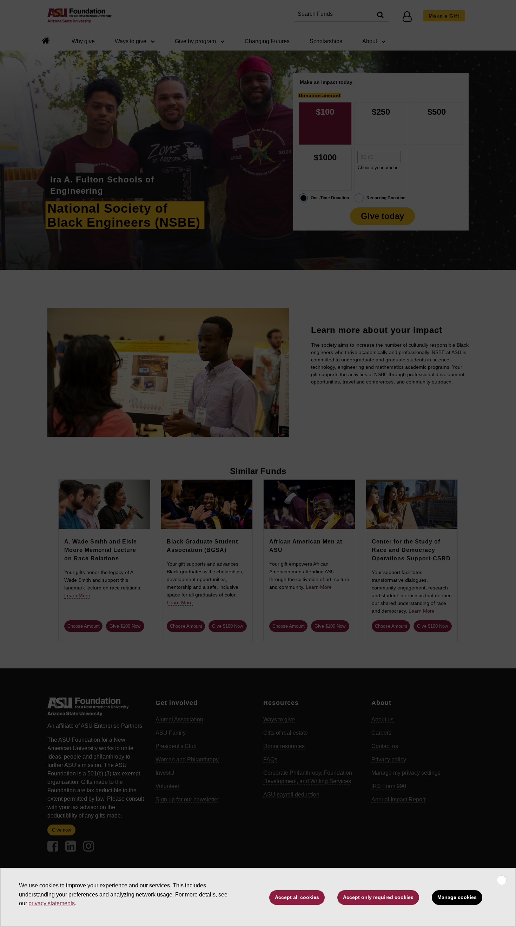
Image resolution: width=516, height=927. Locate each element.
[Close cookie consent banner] (502, 880)
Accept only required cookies (378, 897)
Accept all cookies (297, 897)
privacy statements (51, 903)
